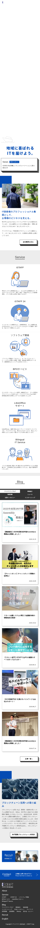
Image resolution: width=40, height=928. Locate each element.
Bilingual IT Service (7, 901)
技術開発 (11, 911)
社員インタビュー (10, 497)
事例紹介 (30, 491)
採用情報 (4, 911)
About (4, 891)
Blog (4, 905)
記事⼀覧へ (29, 759)
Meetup (19, 911)
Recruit (5, 915)
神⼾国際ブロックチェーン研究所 (23, 834)
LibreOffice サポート (18, 899)
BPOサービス (6, 899)
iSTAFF (4, 897)
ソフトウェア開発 (24, 897)
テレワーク (30, 909)
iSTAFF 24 (13, 897)
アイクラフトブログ (10, 491)
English (5, 919)
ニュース (30, 494)
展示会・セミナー (28, 911)
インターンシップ (30, 497)
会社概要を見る (28, 242)
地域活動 (10, 494)
